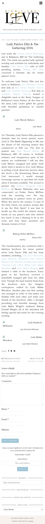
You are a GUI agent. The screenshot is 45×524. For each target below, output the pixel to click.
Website (5, 429)
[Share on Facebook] (8, 351)
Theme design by (22, 521)
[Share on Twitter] (11, 351)
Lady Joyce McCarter (32, 255)
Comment (6, 381)
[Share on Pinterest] (14, 351)
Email (5, 419)
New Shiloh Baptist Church (29, 87)
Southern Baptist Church (16, 94)
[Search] (3, 3)
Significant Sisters (29, 40)
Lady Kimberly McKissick (15, 258)
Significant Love (26, 518)
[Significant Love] (22, 15)
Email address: (22, 459)
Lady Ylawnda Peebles (20, 261)
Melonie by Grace (11, 360)
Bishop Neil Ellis (33, 69)
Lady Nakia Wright (27, 268)
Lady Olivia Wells (20, 265)
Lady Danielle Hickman (18, 90)
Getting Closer (36, 360)
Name (5, 409)
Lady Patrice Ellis (20, 66)
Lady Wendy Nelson (28, 151)
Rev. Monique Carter (32, 84)
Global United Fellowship (30, 53)
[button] (42, 3)
